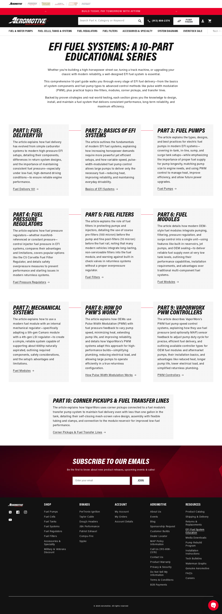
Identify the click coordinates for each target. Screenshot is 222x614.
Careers (190, 578)
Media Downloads (196, 538)
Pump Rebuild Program (194, 544)
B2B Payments (158, 585)
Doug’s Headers (88, 521)
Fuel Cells (50, 517)
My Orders (121, 517)
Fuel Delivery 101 (24, 189)
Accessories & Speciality (52, 543)
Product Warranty (160, 562)
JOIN (141, 480)
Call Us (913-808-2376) (160, 551)
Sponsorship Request (162, 526)
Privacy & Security (161, 567)
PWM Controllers (168, 375)
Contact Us (156, 557)
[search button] (140, 21)
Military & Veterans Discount (55, 551)
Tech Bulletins (194, 558)
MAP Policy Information (157, 543)
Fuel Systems (51, 526)
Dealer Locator (158, 536)
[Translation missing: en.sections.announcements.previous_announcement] (45, 11)
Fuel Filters (92, 277)
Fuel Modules (166, 282)
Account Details (124, 521)
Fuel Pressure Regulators (29, 282)
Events (154, 517)
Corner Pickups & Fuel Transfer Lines (77, 432)
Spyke (82, 541)
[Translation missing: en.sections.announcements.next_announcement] (176, 11)
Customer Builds (160, 531)
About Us (155, 512)
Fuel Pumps (165, 189)
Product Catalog (195, 512)
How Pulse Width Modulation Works (109, 375)
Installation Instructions (192, 552)
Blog (152, 521)
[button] (209, 21)
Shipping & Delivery (197, 517)
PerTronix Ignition (89, 512)
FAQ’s (189, 573)
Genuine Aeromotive (197, 568)
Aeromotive (106, 606)
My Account (122, 512)
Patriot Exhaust (88, 531)
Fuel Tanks (50, 521)
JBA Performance (89, 526)
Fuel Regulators (53, 531)
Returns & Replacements (194, 523)
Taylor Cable (86, 517)
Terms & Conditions (161, 580)
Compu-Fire (86, 536)
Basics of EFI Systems (100, 189)
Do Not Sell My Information (159, 574)
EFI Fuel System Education (195, 531)
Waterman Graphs (196, 563)
